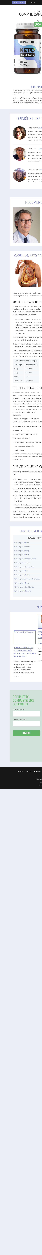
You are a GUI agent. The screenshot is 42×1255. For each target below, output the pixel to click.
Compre (26, 733)
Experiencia (37, 771)
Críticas (28, 771)
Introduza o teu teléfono (20, 719)
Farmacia (20, 771)
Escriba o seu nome (18, 709)
